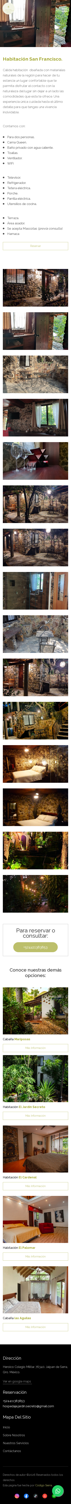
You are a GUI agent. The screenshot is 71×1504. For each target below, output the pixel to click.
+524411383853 (35, 947)
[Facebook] (26, 1496)
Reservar (35, 245)
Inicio (6, 1427)
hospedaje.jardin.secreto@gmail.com (28, 1406)
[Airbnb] (44, 1496)
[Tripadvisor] (54, 1496)
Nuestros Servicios (16, 1443)
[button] (64, 9)
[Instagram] (17, 1496)
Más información (35, 1047)
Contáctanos (12, 1451)
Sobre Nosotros (14, 1435)
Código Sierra (43, 1485)
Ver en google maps (17, 1381)
